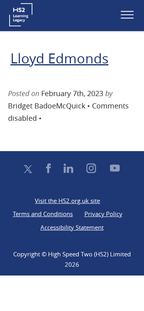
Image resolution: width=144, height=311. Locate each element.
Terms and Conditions (43, 214)
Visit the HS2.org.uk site (67, 201)
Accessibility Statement (72, 227)
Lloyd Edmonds (59, 58)
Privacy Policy (103, 214)
